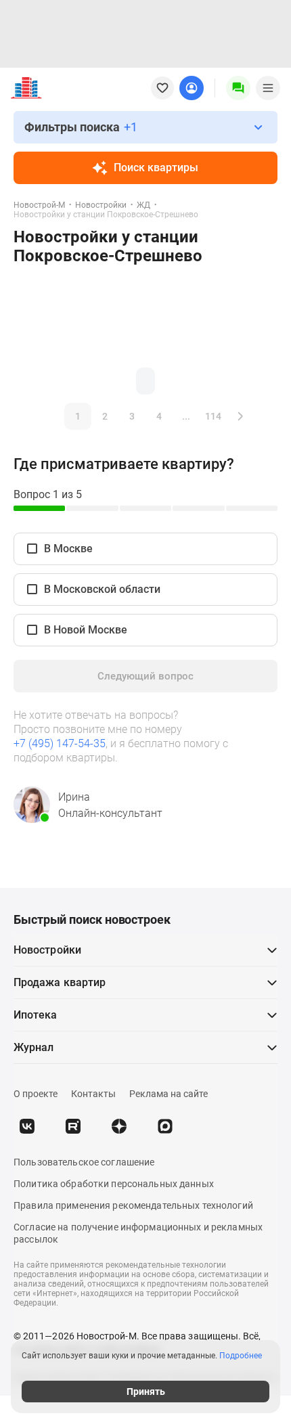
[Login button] (191, 88)
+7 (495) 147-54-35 (60, 743)
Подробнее (240, 1355)
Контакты (93, 1093)
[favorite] (162, 88)
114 (213, 416)
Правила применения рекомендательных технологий (133, 1205)
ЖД (143, 205)
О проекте (36, 1093)
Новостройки (101, 205)
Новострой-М (39, 205)
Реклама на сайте (168, 1093)
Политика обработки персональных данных (114, 1183)
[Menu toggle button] (268, 88)
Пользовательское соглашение (84, 1162)
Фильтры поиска (80, 127)
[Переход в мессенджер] (165, 1126)
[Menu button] (238, 88)
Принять (146, 1391)
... (186, 416)
